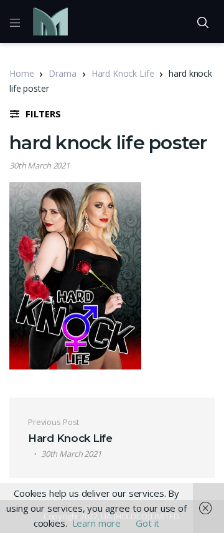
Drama (62, 73)
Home (21, 73)
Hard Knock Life (122, 73)
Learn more (96, 523)
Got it (147, 523)
